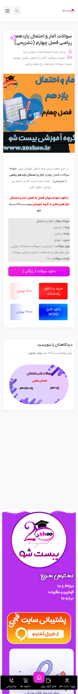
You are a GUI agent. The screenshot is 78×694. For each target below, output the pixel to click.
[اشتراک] (12, 39)
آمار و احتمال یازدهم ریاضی (26, 175)
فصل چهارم (20, 58)
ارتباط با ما (65, 586)
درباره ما (67, 598)
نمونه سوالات (56, 58)
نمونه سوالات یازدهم (58, 64)
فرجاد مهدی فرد (33, 52)
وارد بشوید (35, 353)
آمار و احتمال (38, 58)
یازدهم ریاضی (34, 64)
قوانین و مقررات (61, 592)
